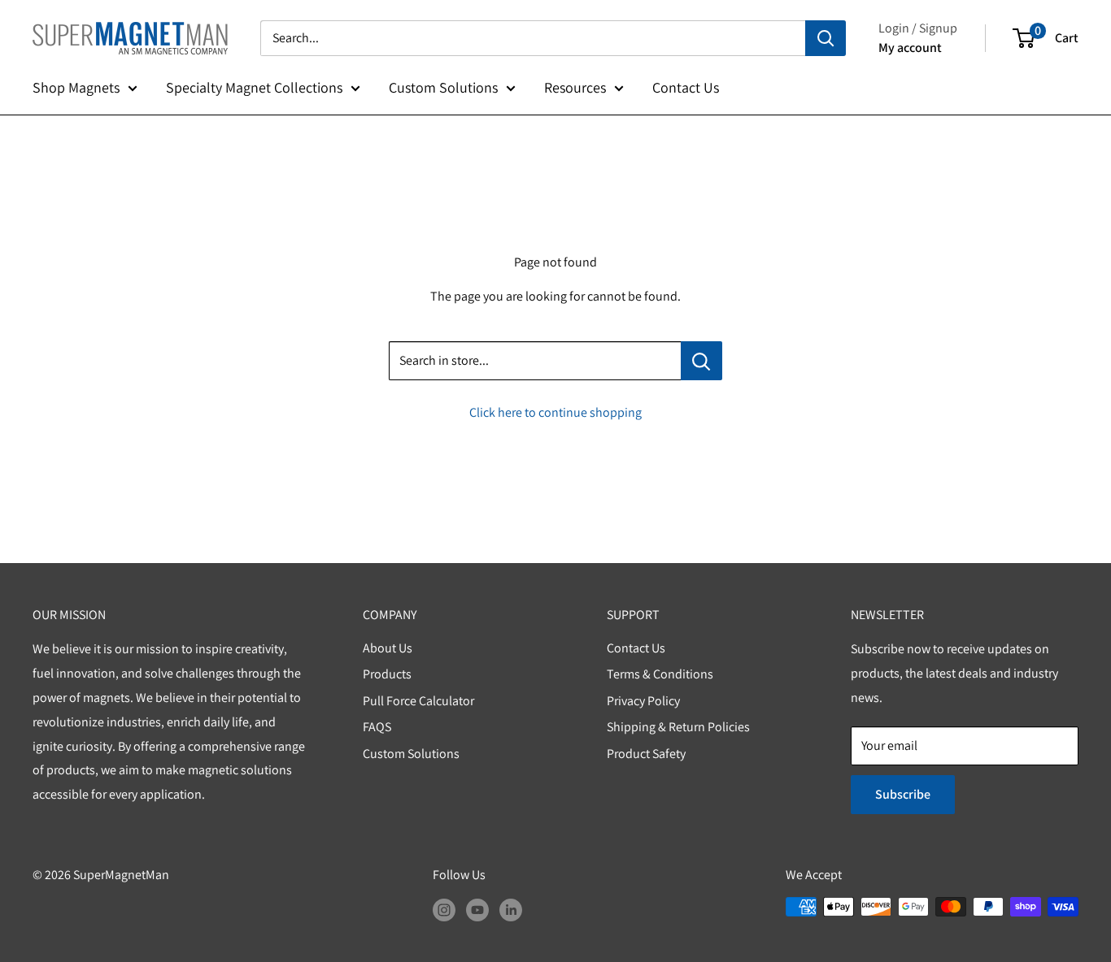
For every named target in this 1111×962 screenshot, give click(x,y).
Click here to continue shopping (555, 412)
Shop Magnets (76, 87)
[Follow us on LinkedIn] (510, 909)
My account (910, 47)
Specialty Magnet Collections (254, 87)
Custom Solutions (443, 87)
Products (387, 673)
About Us (387, 647)
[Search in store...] (701, 360)
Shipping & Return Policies (678, 726)
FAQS (377, 726)
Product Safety (646, 753)
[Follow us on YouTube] (477, 909)
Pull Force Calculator (418, 700)
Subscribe (902, 794)
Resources (575, 87)
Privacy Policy (643, 700)
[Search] (825, 38)
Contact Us (685, 87)
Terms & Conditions (660, 673)
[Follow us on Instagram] (444, 909)
